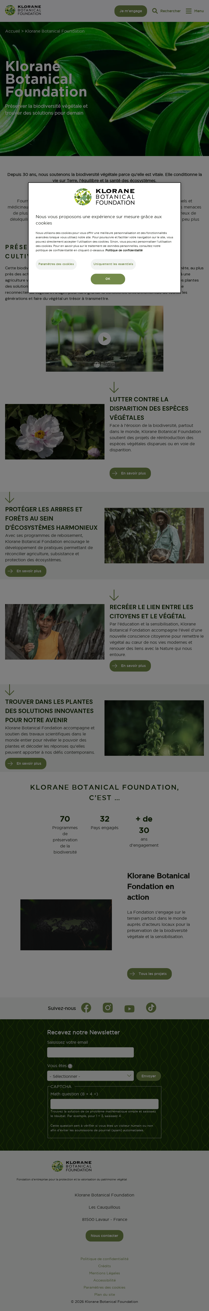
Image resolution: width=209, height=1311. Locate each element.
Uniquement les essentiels (113, 264)
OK (108, 279)
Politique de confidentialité (124, 250)
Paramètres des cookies (56, 264)
